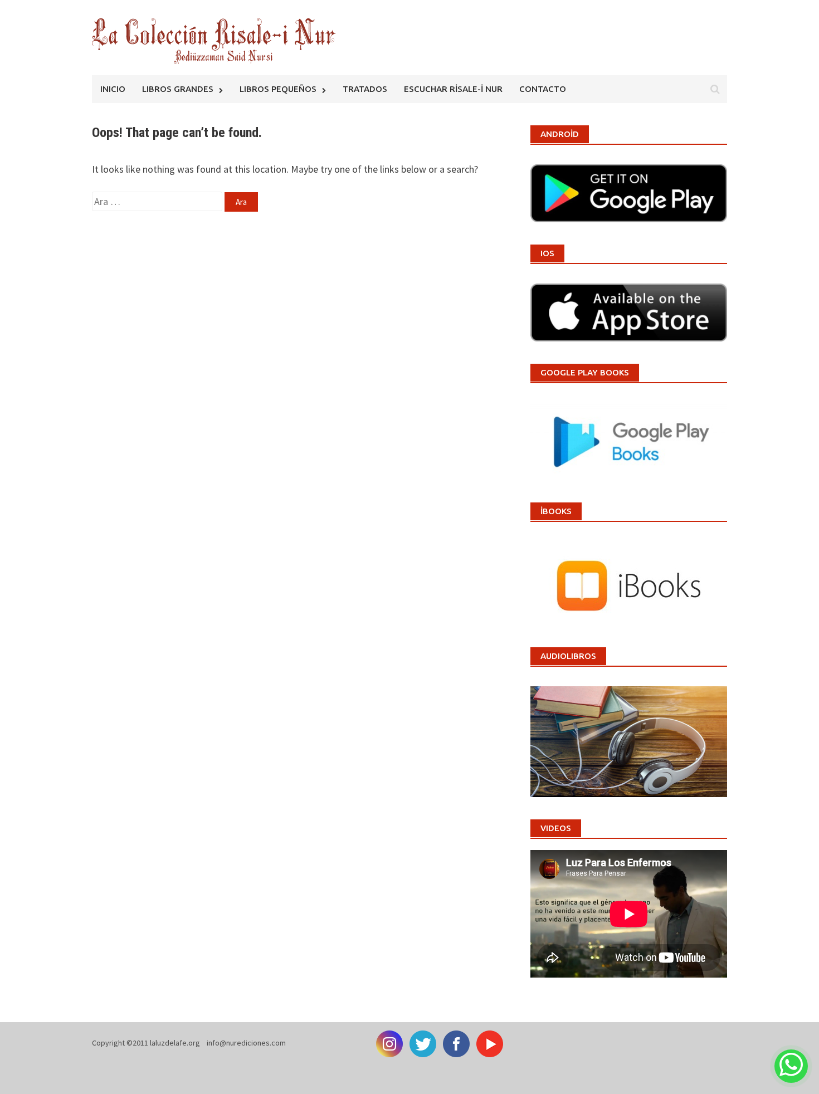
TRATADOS (365, 89)
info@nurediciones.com (246, 1043)
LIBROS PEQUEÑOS (278, 89)
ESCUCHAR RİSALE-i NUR (453, 89)
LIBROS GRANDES (177, 89)
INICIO (112, 89)
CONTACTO (542, 89)
